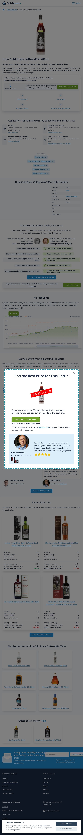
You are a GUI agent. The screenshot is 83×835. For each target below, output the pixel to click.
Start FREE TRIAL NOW (25, 419)
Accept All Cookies (66, 824)
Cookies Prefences (66, 829)
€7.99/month (44, 427)
